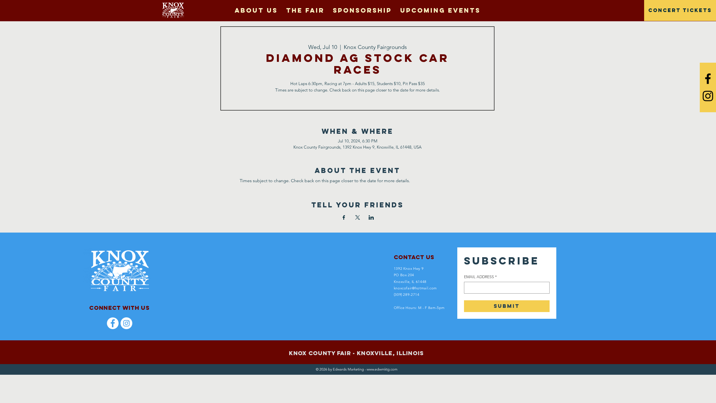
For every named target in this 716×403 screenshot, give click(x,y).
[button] (305, 10)
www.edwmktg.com (382, 369)
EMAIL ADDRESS (480, 276)
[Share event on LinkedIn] (371, 217)
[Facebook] (113, 323)
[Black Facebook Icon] (708, 79)
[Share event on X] (357, 217)
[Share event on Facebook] (344, 217)
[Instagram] (126, 323)
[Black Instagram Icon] (708, 96)
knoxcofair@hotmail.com (415, 288)
